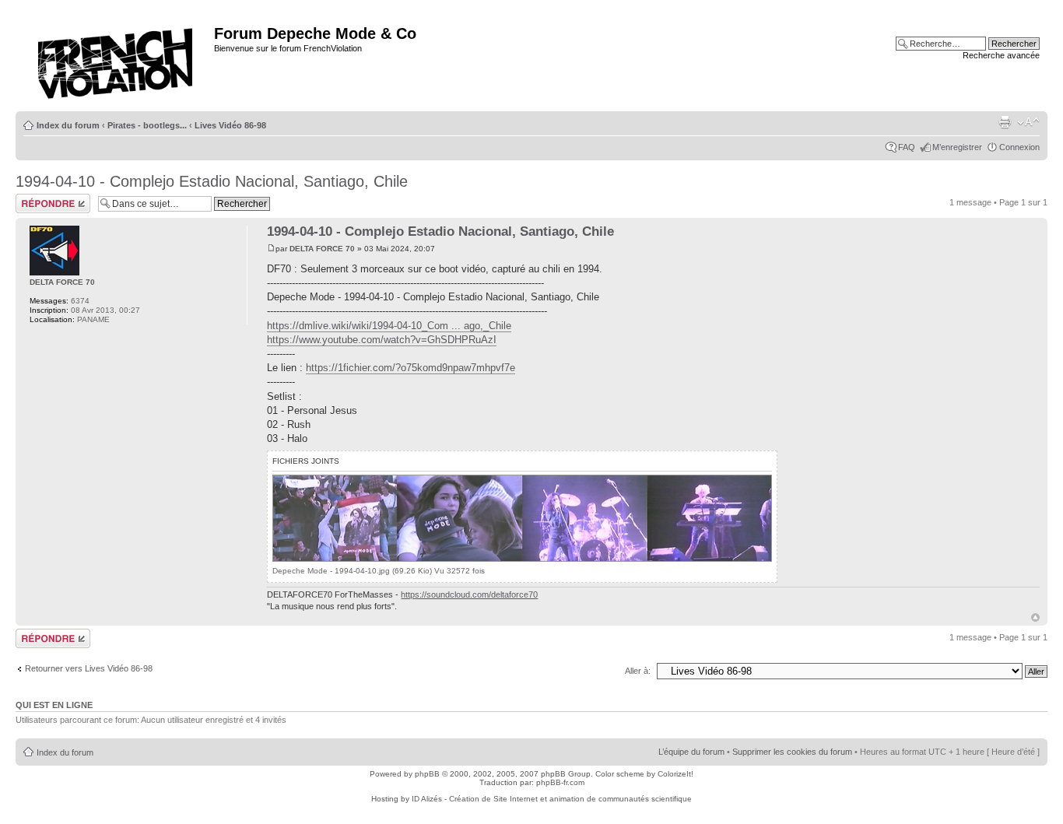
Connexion (1019, 147)
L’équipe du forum (691, 751)
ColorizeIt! (675, 774)
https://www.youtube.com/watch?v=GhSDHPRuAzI (381, 339)
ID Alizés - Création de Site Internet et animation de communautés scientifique (552, 798)
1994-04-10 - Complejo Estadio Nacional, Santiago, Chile (212, 181)
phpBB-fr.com (560, 782)
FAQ (906, 147)
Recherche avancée (1001, 55)
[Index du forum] (116, 58)
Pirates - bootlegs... (147, 125)
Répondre (34, 198)
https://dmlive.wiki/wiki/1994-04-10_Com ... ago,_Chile (389, 325)
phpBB (427, 774)
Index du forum (68, 125)
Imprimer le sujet (1004, 122)
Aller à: (638, 670)
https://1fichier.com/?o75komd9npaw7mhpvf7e (410, 367)
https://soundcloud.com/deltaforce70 (469, 594)
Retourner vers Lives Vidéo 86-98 (89, 668)
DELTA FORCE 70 (322, 248)
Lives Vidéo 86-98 (230, 125)
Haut (1035, 617)
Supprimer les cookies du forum (792, 751)
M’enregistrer (957, 147)
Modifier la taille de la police (1028, 122)
